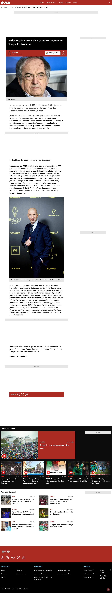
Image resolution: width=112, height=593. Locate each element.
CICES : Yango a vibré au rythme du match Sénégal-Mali (55, 481)
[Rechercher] (109, 3)
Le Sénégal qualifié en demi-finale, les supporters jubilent (78, 480)
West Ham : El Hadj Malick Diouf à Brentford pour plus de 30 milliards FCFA (61, 501)
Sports (75, 2)
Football (11, 7)
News (42, 2)
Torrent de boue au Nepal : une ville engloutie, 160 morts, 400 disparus (23, 501)
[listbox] (56, 474)
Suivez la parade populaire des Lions (54, 446)
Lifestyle (60, 2)
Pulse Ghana (88, 574)
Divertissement (50, 2)
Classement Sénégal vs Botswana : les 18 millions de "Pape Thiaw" (100, 481)
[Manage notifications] (108, 589)
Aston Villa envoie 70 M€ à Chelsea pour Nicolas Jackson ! (23, 513)
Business (68, 2)
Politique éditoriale (63, 570)
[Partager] (63, 53)
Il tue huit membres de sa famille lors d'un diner (61, 513)
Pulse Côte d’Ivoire (103, 577)
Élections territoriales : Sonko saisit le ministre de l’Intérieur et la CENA (23, 527)
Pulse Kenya (88, 577)
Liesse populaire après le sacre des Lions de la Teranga (9, 481)
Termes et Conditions (64, 574)
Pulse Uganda (102, 571)
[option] (11, 474)
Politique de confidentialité (43, 570)
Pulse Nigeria (88, 570)
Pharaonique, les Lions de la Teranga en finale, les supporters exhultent (33, 481)
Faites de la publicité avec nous (41, 578)
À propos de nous (40, 574)
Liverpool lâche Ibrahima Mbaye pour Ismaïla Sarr (61, 526)
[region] (56, 474)
